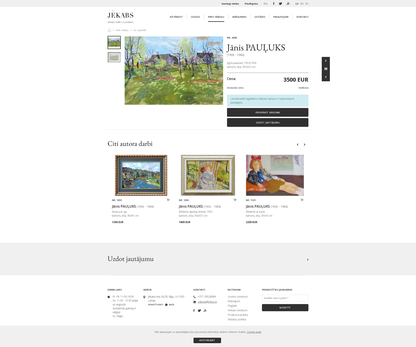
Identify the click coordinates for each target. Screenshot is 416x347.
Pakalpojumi (280, 16)
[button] (297, 144)
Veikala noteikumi (237, 310)
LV (297, 3)
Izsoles (195, 16)
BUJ (266, 3)
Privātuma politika (238, 315)
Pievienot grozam (268, 112)
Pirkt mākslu (216, 16)
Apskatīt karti (155, 304)
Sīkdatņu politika (237, 319)
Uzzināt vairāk (254, 332)
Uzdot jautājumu (268, 122)
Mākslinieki (239, 16)
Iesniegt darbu (231, 3)
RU (307, 3)
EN (301, 3)
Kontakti (302, 16)
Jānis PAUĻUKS (256, 47)
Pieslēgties (252, 3)
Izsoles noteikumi (238, 296)
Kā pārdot (176, 16)
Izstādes (259, 16)
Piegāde (232, 305)
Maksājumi (234, 301)
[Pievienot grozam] (168, 200)
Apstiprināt (207, 340)
